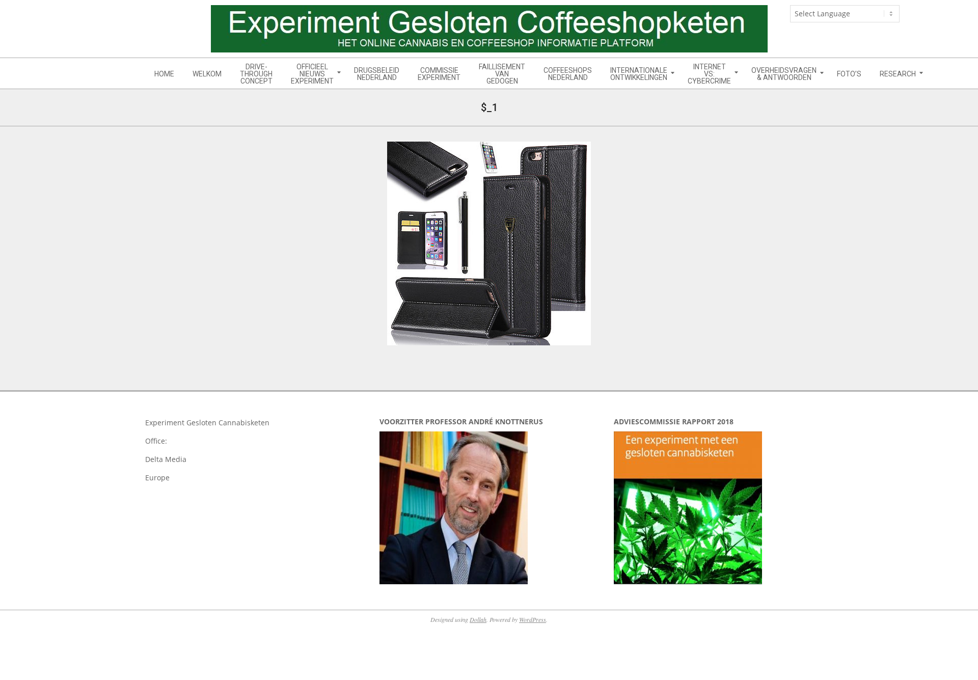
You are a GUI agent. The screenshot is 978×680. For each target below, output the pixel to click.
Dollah (478, 619)
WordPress (532, 619)
